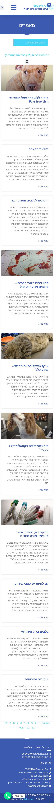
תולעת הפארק (38, 149)
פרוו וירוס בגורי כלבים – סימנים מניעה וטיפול (31, 284)
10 (5, 723)
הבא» (21, 727)
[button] (2, 8)
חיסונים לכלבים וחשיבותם (30, 200)
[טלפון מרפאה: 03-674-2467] (7, 796)
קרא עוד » (43, 135)
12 (27, 727)
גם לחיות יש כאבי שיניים (31, 583)
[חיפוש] (9, 42)
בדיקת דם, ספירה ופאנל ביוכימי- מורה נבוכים (32, 534)
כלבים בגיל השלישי (34, 631)
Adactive (29, 799)
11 (33, 727)
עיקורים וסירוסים (36, 679)
